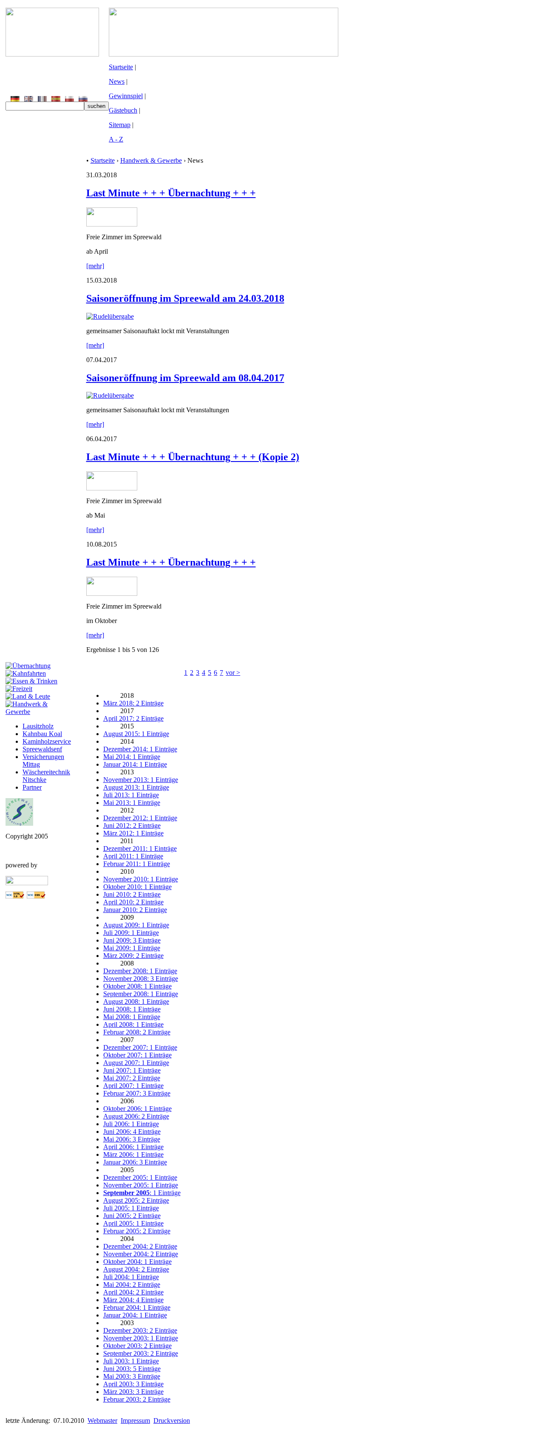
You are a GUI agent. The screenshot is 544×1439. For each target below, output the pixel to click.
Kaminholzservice (47, 741)
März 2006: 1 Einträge (133, 1154)
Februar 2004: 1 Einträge (136, 1307)
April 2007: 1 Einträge (133, 1085)
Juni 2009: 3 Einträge (132, 940)
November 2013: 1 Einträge (140, 779)
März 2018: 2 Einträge (133, 703)
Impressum (135, 1420)
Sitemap (119, 124)
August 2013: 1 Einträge (136, 787)
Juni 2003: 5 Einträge (132, 1368)
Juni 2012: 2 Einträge (132, 825)
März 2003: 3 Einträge (133, 1391)
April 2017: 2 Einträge (133, 718)
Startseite (121, 67)
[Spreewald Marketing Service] (19, 823)
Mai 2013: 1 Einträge (131, 802)
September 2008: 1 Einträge (140, 993)
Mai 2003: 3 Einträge (131, 1376)
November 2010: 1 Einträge (140, 879)
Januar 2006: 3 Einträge (135, 1162)
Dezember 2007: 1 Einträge (140, 1047)
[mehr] (95, 265)
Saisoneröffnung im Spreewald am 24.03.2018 (185, 298)
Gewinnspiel (126, 95)
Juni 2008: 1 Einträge (132, 1009)
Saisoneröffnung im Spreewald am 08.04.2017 (185, 377)
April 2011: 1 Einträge (133, 856)
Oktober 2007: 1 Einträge (137, 1055)
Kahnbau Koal (42, 733)
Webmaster (102, 1420)
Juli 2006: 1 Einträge (131, 1123)
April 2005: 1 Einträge (133, 1223)
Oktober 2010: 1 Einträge (137, 886)
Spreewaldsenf (42, 749)
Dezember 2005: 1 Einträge (140, 1177)
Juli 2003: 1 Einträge (131, 1361)
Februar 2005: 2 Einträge (136, 1231)
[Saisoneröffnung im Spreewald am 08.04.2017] (110, 395)
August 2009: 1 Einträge (136, 925)
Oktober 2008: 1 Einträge (137, 986)
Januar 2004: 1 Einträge (135, 1315)
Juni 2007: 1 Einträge (132, 1070)
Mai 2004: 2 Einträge (131, 1284)
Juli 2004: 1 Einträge (131, 1276)
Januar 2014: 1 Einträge (135, 764)
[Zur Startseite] (52, 54)
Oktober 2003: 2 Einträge (137, 1345)
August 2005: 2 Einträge (136, 1200)
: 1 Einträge (142, 1192)
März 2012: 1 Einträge (133, 833)
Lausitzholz (38, 726)
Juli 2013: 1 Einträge (131, 795)
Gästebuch (123, 110)
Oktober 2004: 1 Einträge (137, 1261)
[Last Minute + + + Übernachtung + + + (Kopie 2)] (111, 488)
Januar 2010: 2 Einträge (135, 909)
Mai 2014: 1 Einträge (131, 756)
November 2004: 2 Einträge (140, 1254)
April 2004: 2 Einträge (133, 1292)
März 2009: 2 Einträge (133, 955)
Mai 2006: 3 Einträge (131, 1139)
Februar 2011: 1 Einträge (136, 863)
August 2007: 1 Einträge (136, 1062)
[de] (15, 99)
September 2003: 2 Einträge (140, 1353)
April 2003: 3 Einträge (133, 1384)
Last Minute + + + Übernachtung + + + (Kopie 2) (192, 456)
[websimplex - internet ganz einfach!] (27, 883)
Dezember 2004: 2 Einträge (140, 1246)
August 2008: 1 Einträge (136, 1001)
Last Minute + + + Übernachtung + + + (171, 192)
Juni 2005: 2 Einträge (132, 1215)
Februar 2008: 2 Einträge (136, 1032)
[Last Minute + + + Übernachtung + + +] (111, 224)
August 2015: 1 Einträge (136, 733)
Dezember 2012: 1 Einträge (140, 817)
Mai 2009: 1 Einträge (131, 948)
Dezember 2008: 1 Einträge (140, 970)
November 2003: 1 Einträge (140, 1338)
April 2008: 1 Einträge (133, 1024)
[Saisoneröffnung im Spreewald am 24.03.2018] (110, 316)
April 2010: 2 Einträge (133, 902)
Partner (32, 787)
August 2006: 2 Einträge (136, 1116)
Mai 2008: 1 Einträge (131, 1016)
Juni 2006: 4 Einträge (132, 1131)
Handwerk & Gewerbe (151, 160)
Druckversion (171, 1420)
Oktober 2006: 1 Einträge (137, 1108)
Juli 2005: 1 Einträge (131, 1208)
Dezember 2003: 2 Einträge (140, 1330)
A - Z (116, 139)
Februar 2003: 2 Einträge (136, 1399)
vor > (233, 672)
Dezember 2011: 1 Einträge (140, 848)
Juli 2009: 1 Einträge (131, 932)
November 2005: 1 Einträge (140, 1185)
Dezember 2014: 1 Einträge (140, 749)
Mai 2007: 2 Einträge (131, 1078)
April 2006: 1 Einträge (133, 1146)
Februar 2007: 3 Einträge (136, 1093)
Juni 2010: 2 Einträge (132, 894)
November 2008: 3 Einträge (140, 978)
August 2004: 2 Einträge (136, 1269)
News (117, 81)
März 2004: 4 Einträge (133, 1299)
